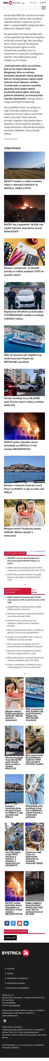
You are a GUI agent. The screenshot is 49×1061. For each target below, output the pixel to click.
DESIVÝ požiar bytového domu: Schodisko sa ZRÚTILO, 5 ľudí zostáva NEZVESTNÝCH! (25, 631)
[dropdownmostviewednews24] (24, 674)
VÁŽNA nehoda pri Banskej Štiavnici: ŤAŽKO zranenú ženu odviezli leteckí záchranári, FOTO (26, 569)
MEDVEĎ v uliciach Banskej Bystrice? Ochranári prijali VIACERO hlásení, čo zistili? (23, 561)
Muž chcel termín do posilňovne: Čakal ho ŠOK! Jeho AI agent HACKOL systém (24, 652)
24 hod (34, 592)
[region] (23, 3)
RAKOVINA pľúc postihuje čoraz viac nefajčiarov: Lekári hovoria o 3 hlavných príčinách (23, 623)
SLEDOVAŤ (10, 937)
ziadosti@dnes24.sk (10, 1015)
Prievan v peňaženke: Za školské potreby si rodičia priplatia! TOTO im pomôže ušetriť (24, 665)
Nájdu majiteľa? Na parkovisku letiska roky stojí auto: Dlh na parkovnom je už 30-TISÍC (26, 600)
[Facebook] (7, 923)
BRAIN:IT (15, 1047)
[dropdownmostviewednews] (24, 585)
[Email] (20, 923)
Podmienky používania (17, 978)
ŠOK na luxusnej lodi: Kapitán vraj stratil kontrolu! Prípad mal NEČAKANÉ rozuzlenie (24, 645)
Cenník (9, 973)
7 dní (33, 589)
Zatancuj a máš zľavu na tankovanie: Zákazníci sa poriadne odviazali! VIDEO (25, 614)
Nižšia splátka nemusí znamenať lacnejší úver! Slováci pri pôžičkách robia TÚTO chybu (25, 659)
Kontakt (10, 968)
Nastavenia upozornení (17, 988)
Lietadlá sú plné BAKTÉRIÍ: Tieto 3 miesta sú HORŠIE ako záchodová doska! (24, 638)
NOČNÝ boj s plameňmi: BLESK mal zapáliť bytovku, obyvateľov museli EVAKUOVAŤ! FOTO (24, 577)
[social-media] (4, 1021)
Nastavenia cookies (15, 983)
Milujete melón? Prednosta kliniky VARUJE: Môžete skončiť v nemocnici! (24, 608)
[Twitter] (13, 923)
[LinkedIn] (26, 923)
